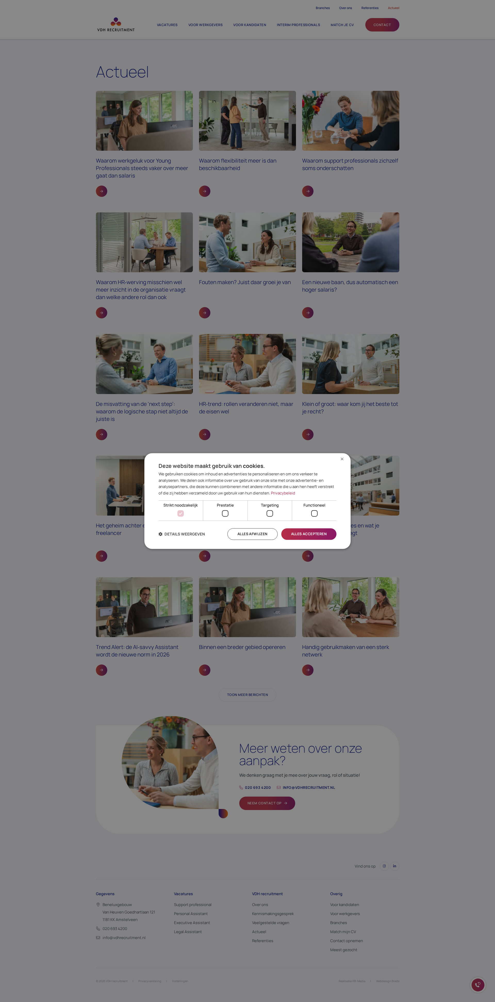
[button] (182, 534)
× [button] (342, 459)
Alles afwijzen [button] (252, 534)
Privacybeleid (283, 493)
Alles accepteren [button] (309, 534)
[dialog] (247, 501)
